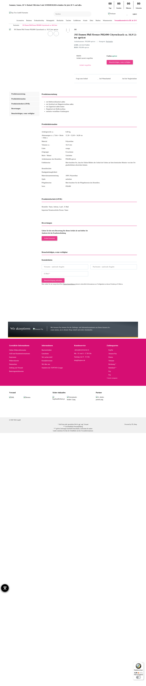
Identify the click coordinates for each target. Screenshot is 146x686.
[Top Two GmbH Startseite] (18, 12)
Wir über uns (46, 364)
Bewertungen (15, 108)
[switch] (138, 677)
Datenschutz (13, 364)
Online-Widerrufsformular (17, 350)
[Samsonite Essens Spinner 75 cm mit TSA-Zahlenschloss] (23, 450)
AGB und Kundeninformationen (19, 353)
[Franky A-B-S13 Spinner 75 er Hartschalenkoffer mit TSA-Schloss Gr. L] (26, 678)
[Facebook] (61, 413)
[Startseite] (9, 25)
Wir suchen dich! (47, 357)
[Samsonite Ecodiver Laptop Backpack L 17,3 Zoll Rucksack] (24, 510)
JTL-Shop (134, 424)
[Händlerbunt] (58, 398)
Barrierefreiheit (47, 350)
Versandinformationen (87, 431)
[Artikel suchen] (88, 14)
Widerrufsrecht (14, 361)
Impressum (12, 357)
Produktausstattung (18, 94)
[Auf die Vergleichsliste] (50, 33)
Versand (86, 424)
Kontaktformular (47, 361)
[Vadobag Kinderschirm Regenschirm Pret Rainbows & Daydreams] (26, 528)
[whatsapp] (76, 413)
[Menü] (142, 663)
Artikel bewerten (49, 238)
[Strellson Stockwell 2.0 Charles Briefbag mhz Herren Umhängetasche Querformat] (29, 473)
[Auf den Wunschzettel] (56, 33)
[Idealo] (102, 398)
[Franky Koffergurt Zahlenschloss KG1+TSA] (21, 545)
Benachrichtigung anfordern (53, 280)
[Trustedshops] (73, 398)
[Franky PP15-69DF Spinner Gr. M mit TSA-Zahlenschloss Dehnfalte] (26, 304)
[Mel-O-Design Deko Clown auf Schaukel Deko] (21, 612)
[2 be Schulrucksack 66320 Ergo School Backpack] (22, 561)
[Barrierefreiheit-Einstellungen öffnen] (5, 588)
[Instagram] (68, 413)
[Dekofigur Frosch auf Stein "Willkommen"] (23, 627)
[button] (123, 14)
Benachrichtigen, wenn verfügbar (119, 62)
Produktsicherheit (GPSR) (20, 104)
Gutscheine (45, 353)
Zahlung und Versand (16, 368)
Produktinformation (18, 99)
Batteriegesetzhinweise (16, 371)
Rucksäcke (109, 41)
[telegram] (83, 413)
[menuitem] (20, 20)
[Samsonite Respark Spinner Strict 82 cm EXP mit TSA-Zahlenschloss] (26, 320)
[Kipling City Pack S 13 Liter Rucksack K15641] (22, 493)
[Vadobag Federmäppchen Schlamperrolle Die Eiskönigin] (26, 645)
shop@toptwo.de (79, 360)
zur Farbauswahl (50, 309)
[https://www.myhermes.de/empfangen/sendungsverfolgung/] (27, 397)
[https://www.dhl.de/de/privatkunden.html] (11, 397)
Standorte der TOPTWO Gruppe (52, 368)
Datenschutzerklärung (69, 284)
